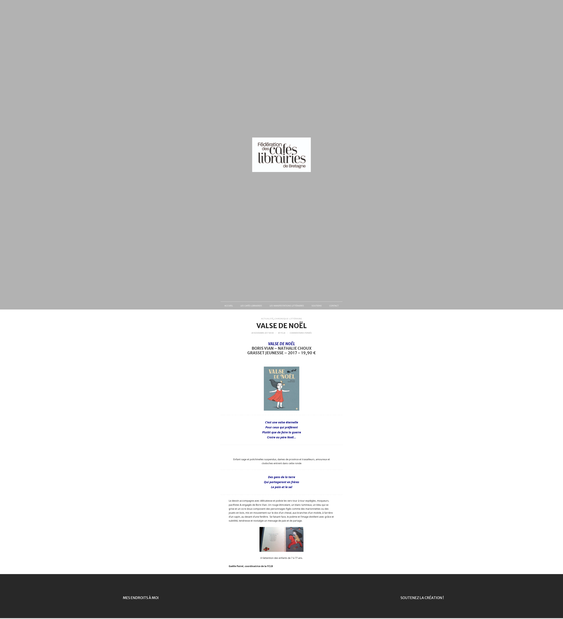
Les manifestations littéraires (287, 305)
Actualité (267, 318)
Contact (334, 305)
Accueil (228, 305)
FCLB (283, 333)
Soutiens (317, 305)
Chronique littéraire (288, 318)
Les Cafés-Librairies (251, 305)
